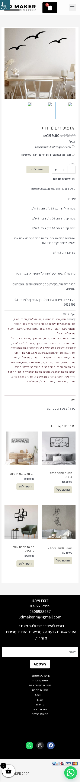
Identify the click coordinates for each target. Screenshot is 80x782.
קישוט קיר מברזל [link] (35, 348)
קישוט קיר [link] (71, 348)
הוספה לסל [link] (37, 169)
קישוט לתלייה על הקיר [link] (23, 343)
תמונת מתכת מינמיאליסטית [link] (49, 377)
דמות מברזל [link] (50, 338)
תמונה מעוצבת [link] (52, 362)
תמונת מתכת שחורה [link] (65, 381)
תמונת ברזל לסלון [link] (31, 367)
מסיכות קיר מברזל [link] (21, 338)
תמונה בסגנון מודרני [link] (65, 353)
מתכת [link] (23, 319)
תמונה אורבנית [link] (18, 348)
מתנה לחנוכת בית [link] (67, 343)
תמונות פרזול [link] (48, 367)
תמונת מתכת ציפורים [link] (22, 377)
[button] (72, 7)
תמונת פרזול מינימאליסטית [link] (40, 381)
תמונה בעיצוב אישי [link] (44, 353)
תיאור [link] (72, 399)
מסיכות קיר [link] (36, 338)
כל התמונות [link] (48, 319)
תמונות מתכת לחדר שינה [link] (35, 324)
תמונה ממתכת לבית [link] (29, 357)
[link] (5, 5)
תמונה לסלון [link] (28, 353)
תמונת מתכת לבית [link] (32, 372)
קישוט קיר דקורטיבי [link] (54, 348)
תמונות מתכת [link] (64, 367)
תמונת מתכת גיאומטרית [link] (55, 372)
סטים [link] (16, 319)
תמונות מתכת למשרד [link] (49, 328)
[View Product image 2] (43, 110)
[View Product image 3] (23, 110)
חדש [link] (63, 319)
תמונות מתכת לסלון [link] (27, 328)
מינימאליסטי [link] (34, 319)
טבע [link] (57, 319)
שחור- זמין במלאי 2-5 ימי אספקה (53, 147)
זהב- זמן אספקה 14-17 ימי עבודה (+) (46, 155)
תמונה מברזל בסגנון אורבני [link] (54, 357)
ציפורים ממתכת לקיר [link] (45, 343)
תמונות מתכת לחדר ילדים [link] (62, 324)
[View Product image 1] (63, 110)
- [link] (71, 169)
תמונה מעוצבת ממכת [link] (33, 362)
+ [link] (56, 169)
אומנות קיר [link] (63, 338)
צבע (71, 141)
